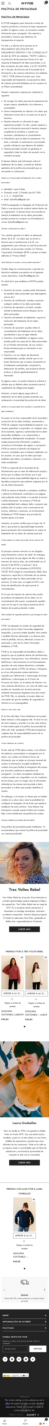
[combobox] (42, 1423)
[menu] (2, 3)
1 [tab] (24, 1026)
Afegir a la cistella (13, 993)
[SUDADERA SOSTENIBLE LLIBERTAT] (12, 972)
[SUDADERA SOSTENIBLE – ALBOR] (36, 972)
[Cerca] (9, 3)
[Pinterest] (18, 1359)
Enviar (38, 1348)
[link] (24, 1290)
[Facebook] (5, 1359)
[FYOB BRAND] (24, 863)
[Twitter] (32, 1359)
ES (44, 1423)
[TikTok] (25, 1359)
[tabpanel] (13, 989)
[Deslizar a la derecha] (44, 1290)
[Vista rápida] (22, 957)
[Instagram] (12, 1359)
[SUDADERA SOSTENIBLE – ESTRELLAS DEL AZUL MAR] (24, 1214)
